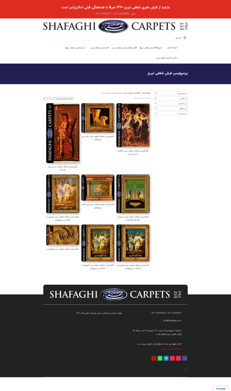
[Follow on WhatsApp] (160, 358)
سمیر (185, 369)
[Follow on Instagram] (178, 358)
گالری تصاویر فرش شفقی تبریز (124, 48)
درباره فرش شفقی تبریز (75, 48)
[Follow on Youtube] (153, 358)
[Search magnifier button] (185, 38)
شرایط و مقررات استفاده (171, 349)
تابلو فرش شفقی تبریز (132, 93)
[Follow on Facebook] (184, 358)
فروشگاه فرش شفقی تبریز (151, 48)
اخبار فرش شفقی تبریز (100, 48)
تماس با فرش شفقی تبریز (166, 58)
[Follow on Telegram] (166, 358)
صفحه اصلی (172, 48)
